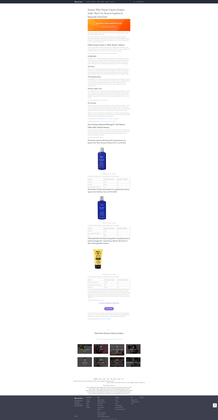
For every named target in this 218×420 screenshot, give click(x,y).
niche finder (102, 300)
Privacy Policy (100, 405)
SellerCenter (97, 36)
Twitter (100, 379)
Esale (132, 403)
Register (141, 1)
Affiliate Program (100, 400)
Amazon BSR (111, 316)
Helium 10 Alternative (101, 412)
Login (137, 1)
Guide (116, 400)
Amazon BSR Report (119, 407)
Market (102, 1)
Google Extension (100, 414)
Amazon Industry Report (120, 409)
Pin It (123, 379)
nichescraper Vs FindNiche (111, 121)
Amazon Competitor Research (103, 416)
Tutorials (117, 401)
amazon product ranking (110, 50)
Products (88, 1)
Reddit (104, 379)
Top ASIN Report (118, 405)
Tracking (88, 407)
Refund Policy (100, 403)
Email (111, 379)
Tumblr (108, 379)
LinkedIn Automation (135, 401)
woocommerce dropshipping (105, 318)
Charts (98, 1)
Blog (116, 403)
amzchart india (103, 121)
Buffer (115, 379)
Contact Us (99, 409)
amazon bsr (90, 41)
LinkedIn (118, 379)
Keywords (88, 401)
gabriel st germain (104, 100)
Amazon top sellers (109, 118)
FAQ (98, 411)
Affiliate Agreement (101, 401)
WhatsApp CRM (134, 400)
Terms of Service (100, 407)
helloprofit (102, 137)
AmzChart (92, 36)
